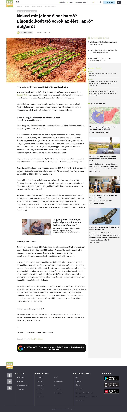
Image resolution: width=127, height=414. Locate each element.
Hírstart (39, 381)
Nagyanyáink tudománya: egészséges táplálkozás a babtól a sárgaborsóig (67, 222)
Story (56, 377)
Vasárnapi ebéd (81, 2)
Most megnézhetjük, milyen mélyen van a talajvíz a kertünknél (103, 128)
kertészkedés (50, 6)
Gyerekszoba (58, 381)
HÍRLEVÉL (78, 381)
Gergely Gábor (23, 95)
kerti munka (37, 6)
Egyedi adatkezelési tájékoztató (86, 397)
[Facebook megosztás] (8, 87)
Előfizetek (109, 2)
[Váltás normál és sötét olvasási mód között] (100, 2)
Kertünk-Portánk (26, 11)
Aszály (71, 2)
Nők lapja (57, 389)
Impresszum (79, 389)
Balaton (21, 389)
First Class (40, 389)
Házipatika (40, 397)
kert (27, 6)
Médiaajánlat (79, 401)
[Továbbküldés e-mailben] (8, 93)
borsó (20, 6)
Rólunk (77, 385)
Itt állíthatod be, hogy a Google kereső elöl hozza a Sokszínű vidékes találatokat (54, 348)
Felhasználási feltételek (84, 393)
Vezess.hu (40, 385)
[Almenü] (17, 2)
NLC (55, 385)
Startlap (39, 377)
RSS (76, 377)
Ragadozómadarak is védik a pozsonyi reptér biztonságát (104, 228)
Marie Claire (58, 393)
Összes (99, 68)
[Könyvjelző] (8, 99)
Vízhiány (62, 2)
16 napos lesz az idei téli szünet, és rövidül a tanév (103, 196)
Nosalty (39, 393)
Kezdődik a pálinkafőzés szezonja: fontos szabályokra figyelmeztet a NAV (102, 158)
